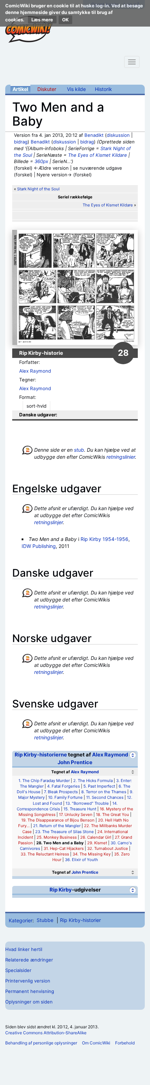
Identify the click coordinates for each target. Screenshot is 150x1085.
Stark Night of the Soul (38, 188)
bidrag (21, 142)
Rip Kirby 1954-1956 (104, 539)
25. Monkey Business (57, 837)
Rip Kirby (61, 890)
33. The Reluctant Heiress (45, 854)
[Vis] (132, 872)
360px (41, 161)
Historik (103, 89)
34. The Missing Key (92, 854)
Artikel (20, 89)
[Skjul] (132, 755)
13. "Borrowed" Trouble (87, 803)
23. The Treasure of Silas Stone (64, 831)
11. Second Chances (104, 797)
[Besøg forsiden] (29, 29)
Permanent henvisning (29, 991)
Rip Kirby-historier (80, 920)
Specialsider (18, 970)
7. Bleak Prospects (61, 791)
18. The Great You (112, 814)
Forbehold (125, 1042)
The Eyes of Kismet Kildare (97, 155)
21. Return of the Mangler (57, 825)
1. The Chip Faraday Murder (44, 780)
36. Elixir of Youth (81, 859)
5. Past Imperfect (99, 786)
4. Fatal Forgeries (63, 786)
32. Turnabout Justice (107, 848)
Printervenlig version (27, 981)
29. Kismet (97, 842)
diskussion (118, 135)
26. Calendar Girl (95, 837)
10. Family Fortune (65, 797)
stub (79, 450)
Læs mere (42, 19)
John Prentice (75, 762)
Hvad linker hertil (23, 949)
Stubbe (45, 920)
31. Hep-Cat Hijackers (64, 848)
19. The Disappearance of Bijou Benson (58, 820)
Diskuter (46, 89)
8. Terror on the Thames (103, 791)
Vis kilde (76, 89)
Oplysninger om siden (29, 1002)
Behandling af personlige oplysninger (41, 1042)
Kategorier (20, 920)
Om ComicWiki (96, 1042)
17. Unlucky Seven (75, 814)
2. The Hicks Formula (93, 780)
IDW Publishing (39, 546)
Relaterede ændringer (29, 960)
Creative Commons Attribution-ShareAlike (46, 1032)
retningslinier (120, 457)
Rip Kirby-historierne (41, 755)
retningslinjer (48, 522)
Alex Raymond (35, 371)
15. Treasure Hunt (79, 808)
